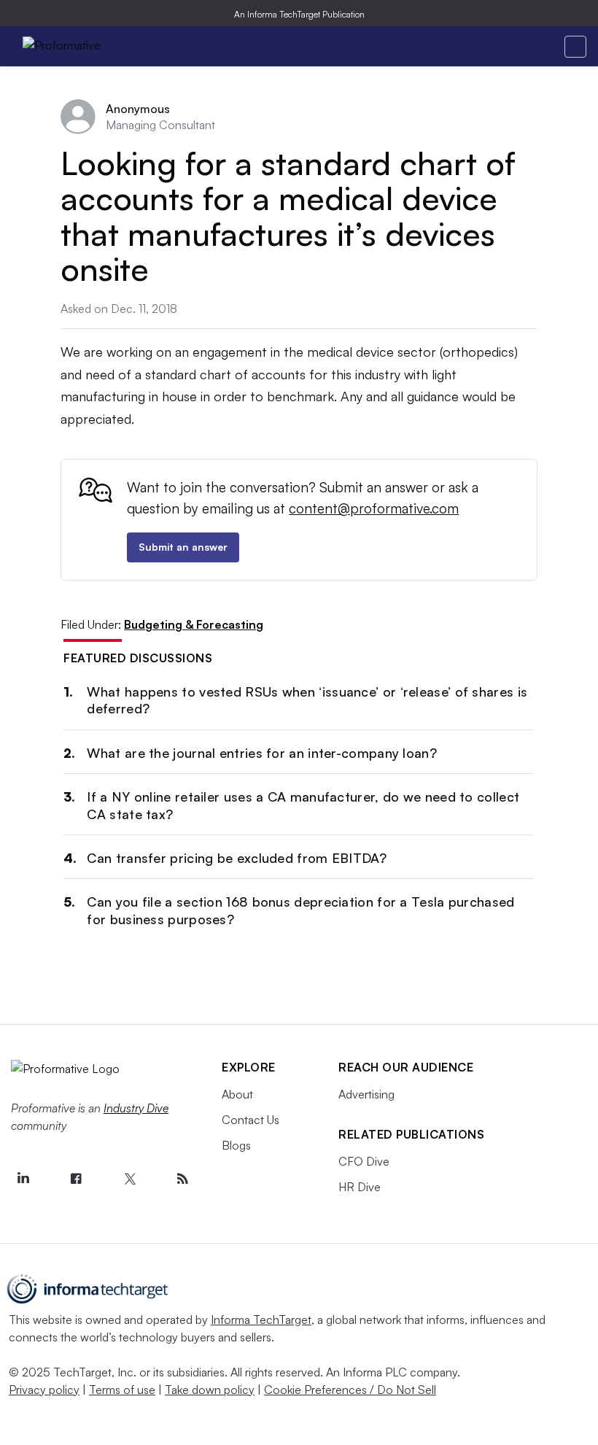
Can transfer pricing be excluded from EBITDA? (237, 858)
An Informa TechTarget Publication (299, 14)
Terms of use (122, 1389)
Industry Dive (136, 1108)
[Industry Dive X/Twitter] (129, 1178)
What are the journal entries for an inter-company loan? (262, 753)
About (237, 1094)
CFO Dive (363, 1161)
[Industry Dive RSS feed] (182, 1178)
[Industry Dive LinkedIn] (22, 1178)
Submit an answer (183, 547)
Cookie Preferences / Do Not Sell (350, 1389)
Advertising (366, 1094)
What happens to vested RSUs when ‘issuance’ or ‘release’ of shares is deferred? (307, 699)
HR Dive (359, 1186)
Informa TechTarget (261, 1319)
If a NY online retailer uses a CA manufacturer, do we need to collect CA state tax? (303, 805)
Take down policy (210, 1389)
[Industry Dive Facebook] (76, 1178)
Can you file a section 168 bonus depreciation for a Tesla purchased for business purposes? (300, 910)
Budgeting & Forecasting (193, 624)
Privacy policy (44, 1389)
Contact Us (250, 1119)
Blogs (236, 1145)
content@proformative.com (374, 508)
